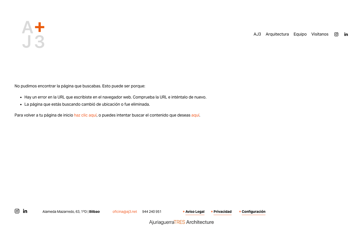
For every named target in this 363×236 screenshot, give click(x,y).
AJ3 (257, 34)
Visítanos (319, 34)
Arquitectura (277, 34)
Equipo (300, 34)
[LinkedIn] (345, 34)
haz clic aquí (85, 115)
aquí (195, 115)
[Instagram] (336, 34)
